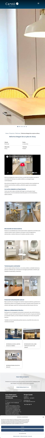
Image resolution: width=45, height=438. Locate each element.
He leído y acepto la (12, 403)
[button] (43, 417)
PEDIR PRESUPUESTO (22, 387)
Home (7, 133)
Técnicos (24, 146)
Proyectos (12, 133)
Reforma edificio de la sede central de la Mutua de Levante (30, 346)
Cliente (6, 142)
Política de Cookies (16, 436)
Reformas (18, 133)
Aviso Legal (30, 436)
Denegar (22, 430)
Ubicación (7, 146)
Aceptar (22, 427)
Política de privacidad (23, 436)
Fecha (23, 142)
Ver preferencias (22, 433)
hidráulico (17, 268)
